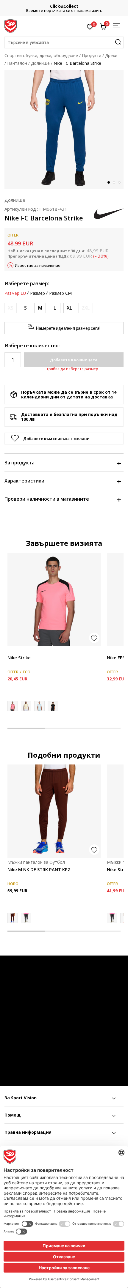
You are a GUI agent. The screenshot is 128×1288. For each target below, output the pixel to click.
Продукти (91, 55)
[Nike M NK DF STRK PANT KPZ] (54, 811)
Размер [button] (37, 293)
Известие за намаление (37, 265)
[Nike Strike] (54, 599)
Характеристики (24, 480)
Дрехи (111, 55)
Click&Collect (64, 6)
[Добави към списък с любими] (94, 638)
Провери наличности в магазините (46, 499)
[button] (64, 42)
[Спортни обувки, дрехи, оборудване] (10, 26)
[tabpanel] (64, 129)
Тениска (15, 651)
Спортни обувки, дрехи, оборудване (41, 55)
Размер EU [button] (15, 293)
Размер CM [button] (60, 293)
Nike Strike (19, 657)
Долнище (40, 63)
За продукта (19, 462)
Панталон (17, 63)
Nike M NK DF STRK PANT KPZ (39, 869)
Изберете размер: (26, 283)
